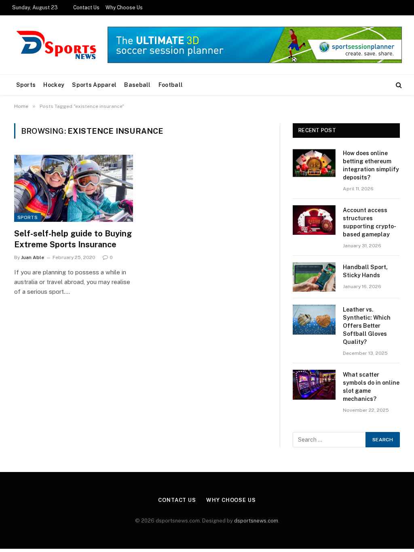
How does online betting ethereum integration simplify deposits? (371, 165)
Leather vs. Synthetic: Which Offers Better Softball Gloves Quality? (367, 325)
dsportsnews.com (256, 521)
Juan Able (32, 257)
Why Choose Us (124, 8)
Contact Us (86, 8)
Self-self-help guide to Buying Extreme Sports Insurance (73, 239)
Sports (26, 85)
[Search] (398, 85)
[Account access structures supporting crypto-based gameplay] (314, 220)
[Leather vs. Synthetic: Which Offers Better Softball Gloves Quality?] (314, 319)
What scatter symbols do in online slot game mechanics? (371, 386)
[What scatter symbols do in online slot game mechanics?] (314, 384)
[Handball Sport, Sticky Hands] (314, 277)
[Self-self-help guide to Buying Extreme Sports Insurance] (73, 188)
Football (170, 85)
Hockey (53, 85)
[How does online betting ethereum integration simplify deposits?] (314, 163)
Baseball (137, 85)
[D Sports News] (56, 45)
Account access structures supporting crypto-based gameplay (369, 222)
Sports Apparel (94, 85)
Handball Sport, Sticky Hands (365, 271)
